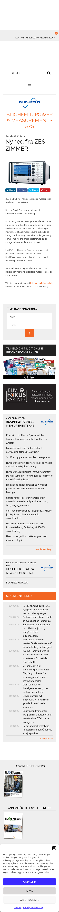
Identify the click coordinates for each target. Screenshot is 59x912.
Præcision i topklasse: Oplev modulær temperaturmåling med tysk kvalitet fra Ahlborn (26, 439)
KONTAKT (19, 38)
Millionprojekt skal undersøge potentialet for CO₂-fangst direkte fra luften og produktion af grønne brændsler (36, 673)
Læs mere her (42, 401)
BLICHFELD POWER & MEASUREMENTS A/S (29, 120)
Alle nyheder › (46, 738)
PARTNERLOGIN (48, 38)
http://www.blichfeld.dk (41, 283)
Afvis (29, 890)
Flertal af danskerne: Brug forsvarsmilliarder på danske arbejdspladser (37, 730)
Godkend (29, 881)
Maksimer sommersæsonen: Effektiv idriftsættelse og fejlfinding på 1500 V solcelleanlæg (25, 527)
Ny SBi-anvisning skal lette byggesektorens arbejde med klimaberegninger (36, 610)
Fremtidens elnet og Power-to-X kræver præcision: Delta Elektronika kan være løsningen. (26, 488)
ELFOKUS (29, 56)
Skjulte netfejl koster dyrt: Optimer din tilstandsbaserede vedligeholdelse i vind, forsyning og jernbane (27, 502)
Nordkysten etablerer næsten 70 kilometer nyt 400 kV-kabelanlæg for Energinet (37, 643)
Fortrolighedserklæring (33, 907)
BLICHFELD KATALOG (17, 582)
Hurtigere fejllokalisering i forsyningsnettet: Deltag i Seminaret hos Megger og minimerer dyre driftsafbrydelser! (29, 476)
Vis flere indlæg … (44, 549)
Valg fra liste (29, 899)
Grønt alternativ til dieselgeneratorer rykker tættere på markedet (35, 688)
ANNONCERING (32, 38)
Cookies (17, 907)
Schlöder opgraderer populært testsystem (28, 457)
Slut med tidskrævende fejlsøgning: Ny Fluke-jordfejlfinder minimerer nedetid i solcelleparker (29, 514)
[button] (54, 848)
